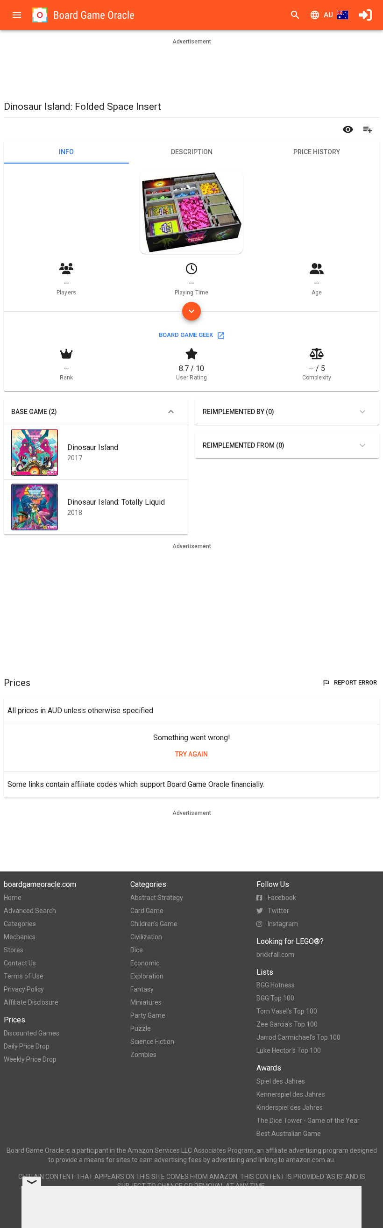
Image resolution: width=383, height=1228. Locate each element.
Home (12, 897)
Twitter (278, 910)
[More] (191, 311)
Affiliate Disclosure (31, 1002)
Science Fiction (152, 1041)
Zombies (143, 1054)
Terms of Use (23, 976)
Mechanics (19, 937)
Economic (144, 963)
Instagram (283, 924)
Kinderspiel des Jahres (289, 1107)
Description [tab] (192, 152)
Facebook (282, 897)
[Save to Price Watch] (348, 129)
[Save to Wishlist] (368, 129)
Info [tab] (66, 152)
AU (328, 15)
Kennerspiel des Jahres (290, 1094)
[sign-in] (365, 15)
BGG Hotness (275, 985)
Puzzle (140, 1028)
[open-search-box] (295, 15)
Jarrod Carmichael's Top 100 (298, 1037)
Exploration (146, 976)
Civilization (146, 937)
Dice (136, 950)
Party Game (147, 1015)
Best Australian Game (288, 1133)
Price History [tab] (316, 152)
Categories (20, 924)
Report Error (355, 682)
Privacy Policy (24, 989)
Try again (191, 754)
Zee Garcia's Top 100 (287, 1024)
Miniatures (146, 1002)
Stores (13, 950)
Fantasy (142, 989)
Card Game (146, 910)
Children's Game (153, 924)
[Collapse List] (171, 411)
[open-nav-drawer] (17, 15)
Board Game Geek (186, 334)
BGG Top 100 (275, 998)
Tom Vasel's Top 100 (286, 1011)
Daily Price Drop (27, 1046)
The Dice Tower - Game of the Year (308, 1120)
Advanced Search (30, 910)
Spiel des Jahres (280, 1081)
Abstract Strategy (156, 897)
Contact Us (20, 963)
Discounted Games (31, 1033)
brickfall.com (275, 954)
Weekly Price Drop (30, 1059)
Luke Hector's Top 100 (288, 1050)
